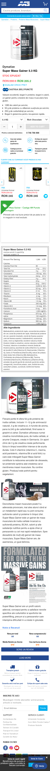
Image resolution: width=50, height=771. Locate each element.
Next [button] (48, 182)
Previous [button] (1, 182)
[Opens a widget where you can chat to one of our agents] (39, 766)
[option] (12, 182)
